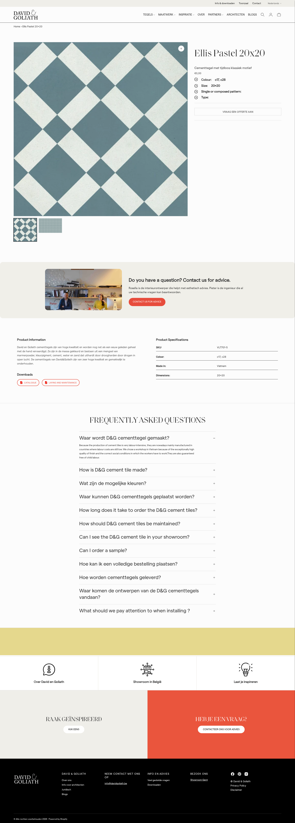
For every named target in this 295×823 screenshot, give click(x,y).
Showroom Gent (199, 780)
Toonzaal (243, 3)
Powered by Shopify (58, 819)
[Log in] (270, 14)
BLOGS (252, 14)
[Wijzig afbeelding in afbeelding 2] (50, 225)
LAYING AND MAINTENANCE (63, 382)
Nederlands (273, 3)
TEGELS (148, 14)
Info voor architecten (73, 785)
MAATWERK (165, 14)
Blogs (65, 794)
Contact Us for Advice (147, 302)
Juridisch (66, 790)
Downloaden (154, 785)
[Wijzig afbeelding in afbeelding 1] (25, 230)
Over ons (66, 780)
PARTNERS (214, 14)
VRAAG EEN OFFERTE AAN (238, 111)
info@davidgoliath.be (116, 783)
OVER (201, 14)
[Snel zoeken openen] (262, 14)
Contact (256, 3)
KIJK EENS (73, 729)
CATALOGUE (30, 382)
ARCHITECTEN (236, 14)
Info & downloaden (225, 3)
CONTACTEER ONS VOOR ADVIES (221, 729)
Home (17, 26)
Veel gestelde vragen (159, 780)
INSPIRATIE (185, 14)
